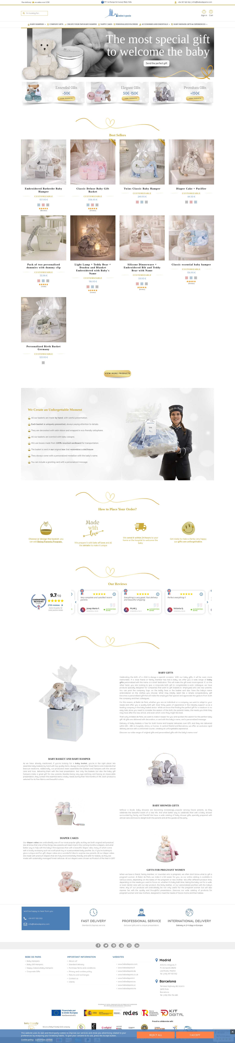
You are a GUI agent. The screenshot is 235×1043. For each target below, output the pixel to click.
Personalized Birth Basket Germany (44, 348)
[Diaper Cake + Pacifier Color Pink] (191, 202)
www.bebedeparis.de (127, 971)
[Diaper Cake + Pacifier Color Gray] (186, 202)
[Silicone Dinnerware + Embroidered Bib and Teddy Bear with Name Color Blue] (141, 283)
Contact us (73, 978)
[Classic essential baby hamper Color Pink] (186, 277)
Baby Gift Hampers (35, 964)
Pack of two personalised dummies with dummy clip (44, 266)
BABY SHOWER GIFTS (166, 805)
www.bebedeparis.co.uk (128, 974)
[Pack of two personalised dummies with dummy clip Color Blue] (43, 280)
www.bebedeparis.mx (127, 988)
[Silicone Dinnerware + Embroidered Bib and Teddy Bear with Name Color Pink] (137, 283)
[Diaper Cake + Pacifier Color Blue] (195, 202)
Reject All (155, 1035)
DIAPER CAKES (69, 838)
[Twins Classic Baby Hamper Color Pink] (137, 202)
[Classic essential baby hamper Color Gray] (195, 277)
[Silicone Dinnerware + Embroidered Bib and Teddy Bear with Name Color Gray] (146, 283)
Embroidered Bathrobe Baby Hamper (43, 190)
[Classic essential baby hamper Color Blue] (191, 277)
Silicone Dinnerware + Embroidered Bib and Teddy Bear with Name (142, 267)
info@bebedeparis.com (202, 2)
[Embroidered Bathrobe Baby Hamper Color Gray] (47, 205)
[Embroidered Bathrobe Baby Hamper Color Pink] (43, 205)
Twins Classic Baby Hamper (142, 188)
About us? (73, 961)
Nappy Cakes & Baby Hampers (40, 968)
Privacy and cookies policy (80, 971)
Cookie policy (27, 1039)
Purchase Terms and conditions (82, 968)
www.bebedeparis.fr (126, 968)
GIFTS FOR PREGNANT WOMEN (166, 870)
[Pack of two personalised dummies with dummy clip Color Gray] (47, 280)
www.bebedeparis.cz (126, 985)
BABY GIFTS (165, 672)
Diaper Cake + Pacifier (191, 188)
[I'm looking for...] (24, 13)
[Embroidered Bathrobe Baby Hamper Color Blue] (38, 205)
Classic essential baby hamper (191, 264)
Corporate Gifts (33, 971)
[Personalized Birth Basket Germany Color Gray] (43, 362)
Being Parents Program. (49, 541)
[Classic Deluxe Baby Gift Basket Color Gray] (97, 205)
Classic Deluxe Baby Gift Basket (92, 190)
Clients (72, 982)
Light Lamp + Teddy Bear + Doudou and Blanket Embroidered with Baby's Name (93, 269)
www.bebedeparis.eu (127, 981)
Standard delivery (76, 964)
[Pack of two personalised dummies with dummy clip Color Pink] (38, 280)
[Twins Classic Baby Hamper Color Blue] (141, 202)
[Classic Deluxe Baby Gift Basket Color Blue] (88, 205)
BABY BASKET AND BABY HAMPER (69, 759)
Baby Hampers (33, 961)
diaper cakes (33, 842)
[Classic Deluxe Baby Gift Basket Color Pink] (92, 205)
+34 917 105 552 (184, 2)
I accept (195, 1035)
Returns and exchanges (79, 975)
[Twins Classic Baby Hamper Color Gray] (146, 202)
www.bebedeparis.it (126, 978)
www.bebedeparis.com (127, 964)
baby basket (81, 763)
